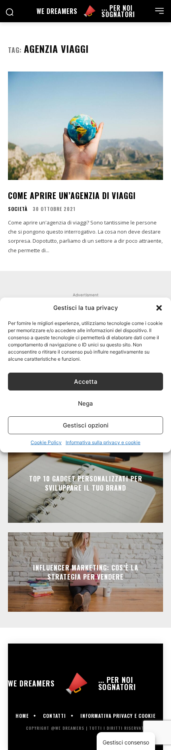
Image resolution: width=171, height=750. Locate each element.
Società (17, 209)
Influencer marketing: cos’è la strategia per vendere (85, 572)
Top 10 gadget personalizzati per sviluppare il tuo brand (85, 483)
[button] (159, 308)
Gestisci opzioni (86, 425)
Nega (85, 403)
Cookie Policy (46, 442)
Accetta (85, 381)
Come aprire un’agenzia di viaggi (72, 195)
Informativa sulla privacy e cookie (103, 442)
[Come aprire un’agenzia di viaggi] (85, 126)
